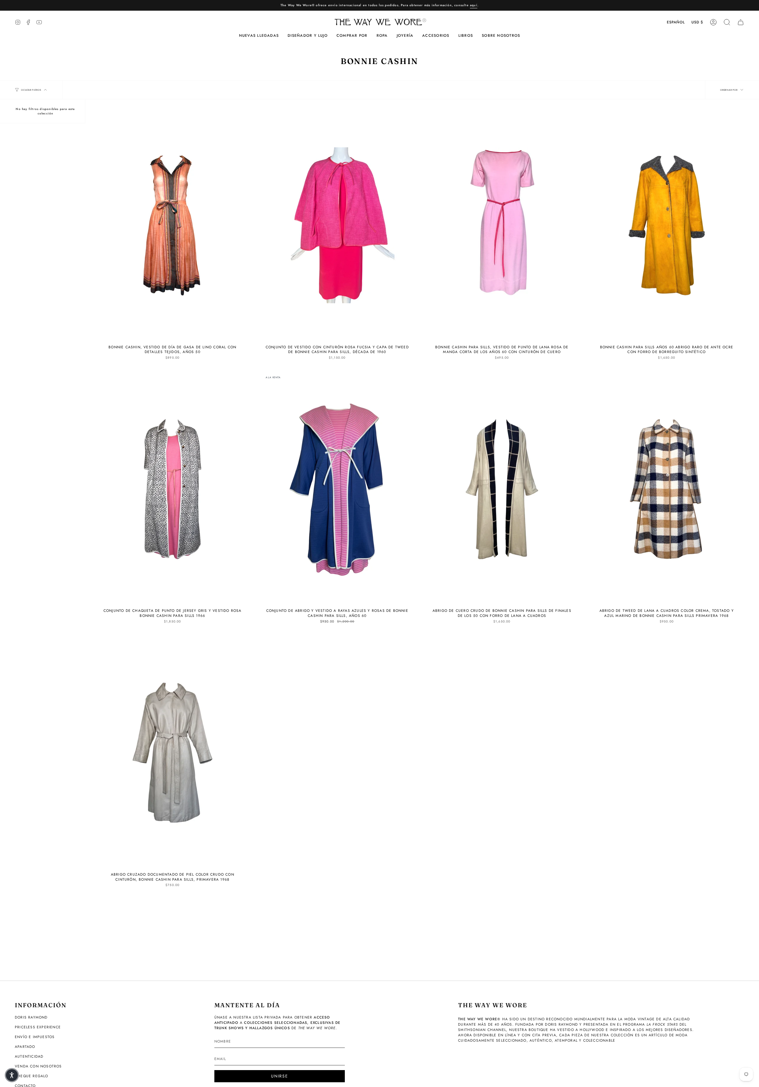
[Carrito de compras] (740, 22)
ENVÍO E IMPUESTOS (35, 1037)
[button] (307, 35)
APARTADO (25, 1046)
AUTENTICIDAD (29, 1056)
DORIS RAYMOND (31, 1017)
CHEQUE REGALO (31, 1076)
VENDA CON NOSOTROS (38, 1066)
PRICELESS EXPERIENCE (38, 1027)
